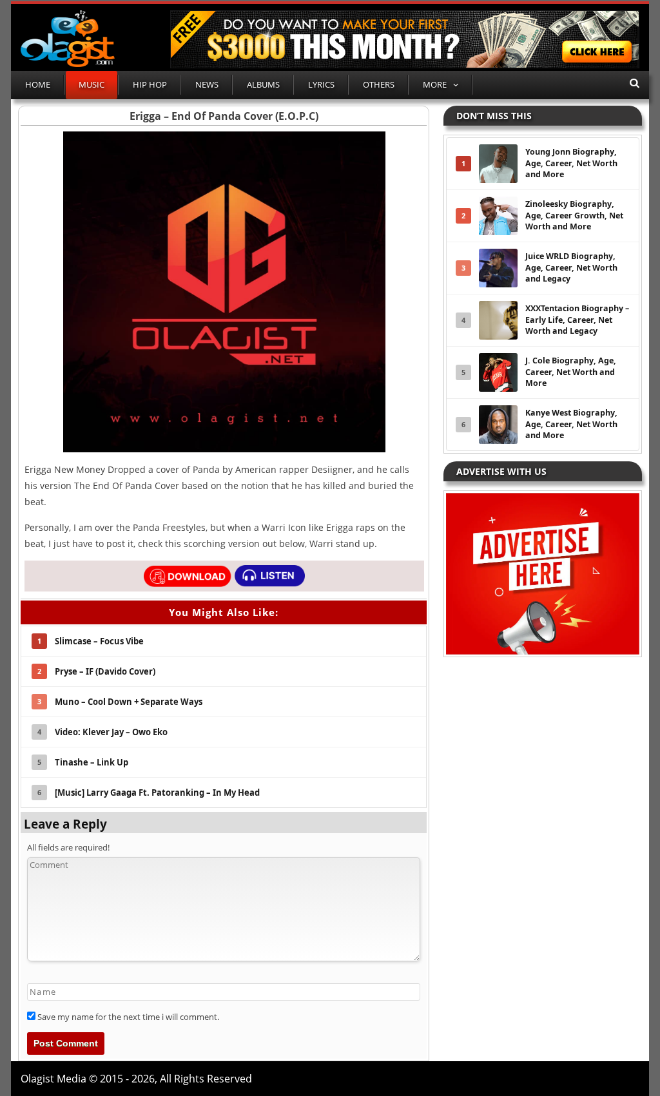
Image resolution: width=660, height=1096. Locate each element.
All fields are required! (68, 847)
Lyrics (321, 84)
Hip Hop (150, 84)
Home (37, 84)
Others (378, 84)
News (206, 84)
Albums (263, 84)
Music (91, 84)
